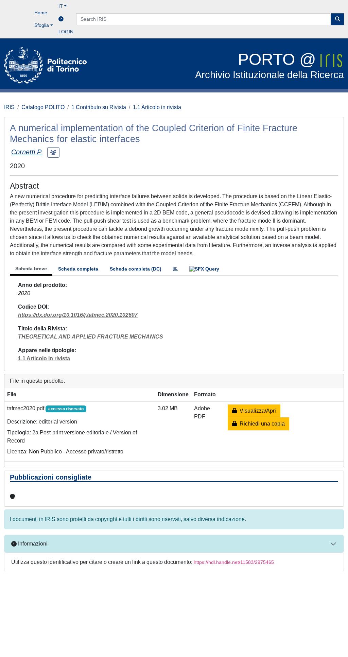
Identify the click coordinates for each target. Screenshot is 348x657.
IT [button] (60, 6)
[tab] (175, 269)
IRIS (9, 107)
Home (40, 12)
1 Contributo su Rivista (98, 107)
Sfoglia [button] (41, 25)
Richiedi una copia (261, 424)
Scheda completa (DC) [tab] (135, 269)
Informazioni (32, 544)
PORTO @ (269, 65)
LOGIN (65, 31)
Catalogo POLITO (43, 107)
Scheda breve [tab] (31, 268)
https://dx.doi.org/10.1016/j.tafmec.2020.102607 (78, 315)
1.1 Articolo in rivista (157, 107)
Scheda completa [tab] (78, 269)
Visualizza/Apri (256, 411)
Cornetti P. (26, 152)
